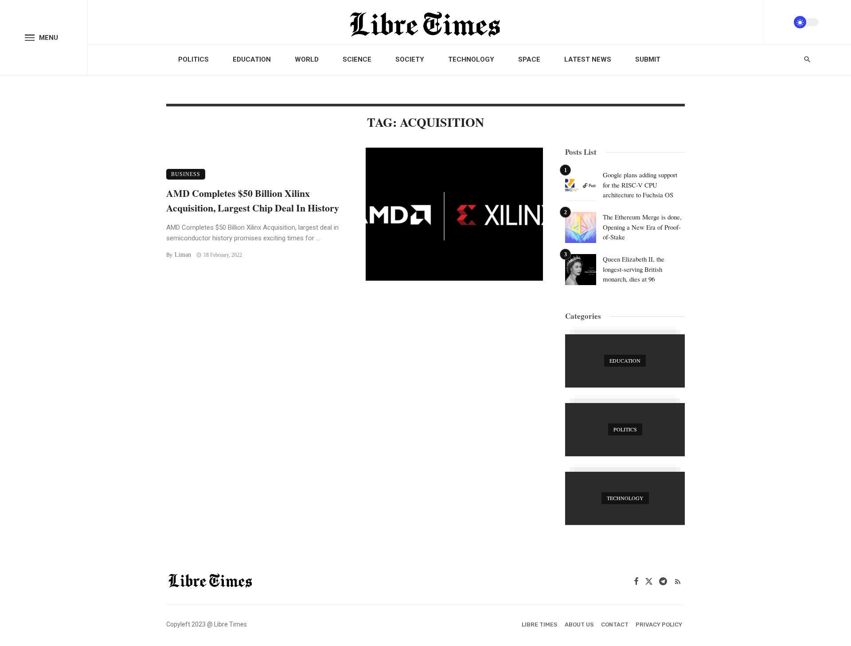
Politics (193, 59)
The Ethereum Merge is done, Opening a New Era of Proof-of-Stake (642, 226)
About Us (579, 624)
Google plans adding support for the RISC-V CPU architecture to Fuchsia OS (640, 184)
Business (185, 174)
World (307, 59)
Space (529, 59)
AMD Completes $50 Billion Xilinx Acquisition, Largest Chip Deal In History (252, 200)
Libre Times (540, 624)
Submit (647, 59)
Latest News (587, 59)
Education (252, 59)
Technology (471, 59)
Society (409, 59)
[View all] (625, 361)
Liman (183, 254)
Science (357, 59)
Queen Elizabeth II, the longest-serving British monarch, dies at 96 (633, 268)
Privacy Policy (659, 624)
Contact (614, 624)
